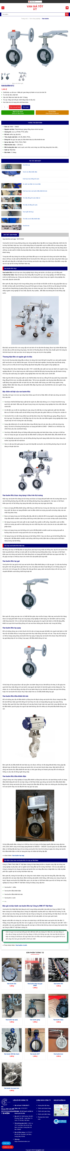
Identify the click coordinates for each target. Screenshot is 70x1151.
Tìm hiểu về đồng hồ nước (30, 205)
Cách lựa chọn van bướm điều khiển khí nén (35, 191)
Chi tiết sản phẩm (10, 235)
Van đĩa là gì (26, 165)
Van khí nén (26, 225)
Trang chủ (24, 18)
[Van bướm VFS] (58, 970)
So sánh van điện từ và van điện (32, 184)
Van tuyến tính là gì (28, 212)
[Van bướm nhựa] (58, 1006)
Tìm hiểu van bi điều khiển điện (31, 219)
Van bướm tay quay (12, 1020)
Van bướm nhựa (58, 1020)
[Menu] (2, 7)
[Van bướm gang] (35, 1006)
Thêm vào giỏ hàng (14, 107)
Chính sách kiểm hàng (44, 1114)
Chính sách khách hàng (44, 1108)
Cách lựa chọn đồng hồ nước (31, 179)
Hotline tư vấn (7, 1147)
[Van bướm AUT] (35, 1040)
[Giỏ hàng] (67, 7)
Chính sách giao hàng (44, 1111)
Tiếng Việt (32, 1)
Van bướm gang (35, 1020)
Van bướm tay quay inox (11, 1088)
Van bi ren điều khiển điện (30, 172)
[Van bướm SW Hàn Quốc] (12, 1040)
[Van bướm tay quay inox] (12, 1074)
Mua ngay (26, 107)
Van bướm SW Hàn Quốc (11, 1054)
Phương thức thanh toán (43, 1118)
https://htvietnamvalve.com (22, 1141)
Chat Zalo (6, 1143)
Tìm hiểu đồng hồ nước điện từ (31, 198)
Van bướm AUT (35, 1054)
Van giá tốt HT (35, 8)
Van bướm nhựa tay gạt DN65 (35, 984)
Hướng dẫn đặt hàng (43, 1105)
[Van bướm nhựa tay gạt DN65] (35, 970)
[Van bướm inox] (58, 1040)
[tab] (10, 235)
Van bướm (45, 18)
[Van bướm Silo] (12, 970)
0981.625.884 (9, 1109)
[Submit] (67, 14)
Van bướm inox (58, 1054)
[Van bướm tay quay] (12, 1006)
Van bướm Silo (11, 983)
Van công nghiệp (34, 18)
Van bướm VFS (58, 983)
